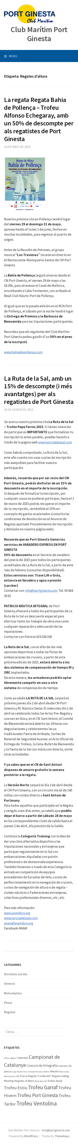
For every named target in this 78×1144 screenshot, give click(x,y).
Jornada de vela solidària (39, 1071)
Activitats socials (15, 974)
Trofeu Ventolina (36, 1103)
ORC (17, 1076)
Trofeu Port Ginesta (37, 1095)
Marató (54, 1071)
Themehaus (62, 1136)
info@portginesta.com (41, 590)
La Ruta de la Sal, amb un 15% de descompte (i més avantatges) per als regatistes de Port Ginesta (39, 390)
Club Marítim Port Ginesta (39, 34)
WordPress (31, 1136)
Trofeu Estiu (15, 1087)
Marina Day (64, 1071)
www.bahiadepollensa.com (23, 352)
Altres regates (10, 1058)
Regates (9, 1012)
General (9, 983)
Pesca (8, 1003)
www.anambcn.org (17, 913)
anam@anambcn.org (18, 923)
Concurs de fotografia (42, 1065)
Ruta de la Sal (41, 1081)
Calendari (22, 1058)
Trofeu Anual (54, 1081)
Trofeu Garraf (43, 1087)
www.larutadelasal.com (55, 442)
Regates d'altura (24, 1081)
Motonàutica (13, 993)
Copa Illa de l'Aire (19, 1071)
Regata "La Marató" (39, 1076)
